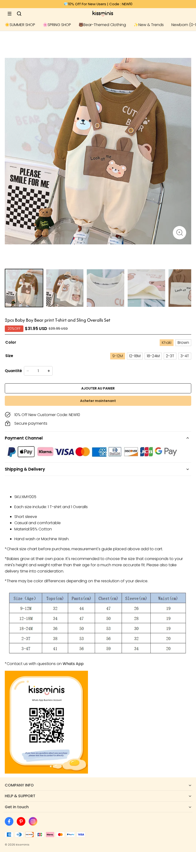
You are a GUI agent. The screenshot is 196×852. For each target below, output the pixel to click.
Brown (183, 342)
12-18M (135, 356)
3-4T (184, 356)
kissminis (22, 845)
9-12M (117, 356)
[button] (9, 13)
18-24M (153, 356)
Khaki (166, 342)
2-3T (170, 356)
